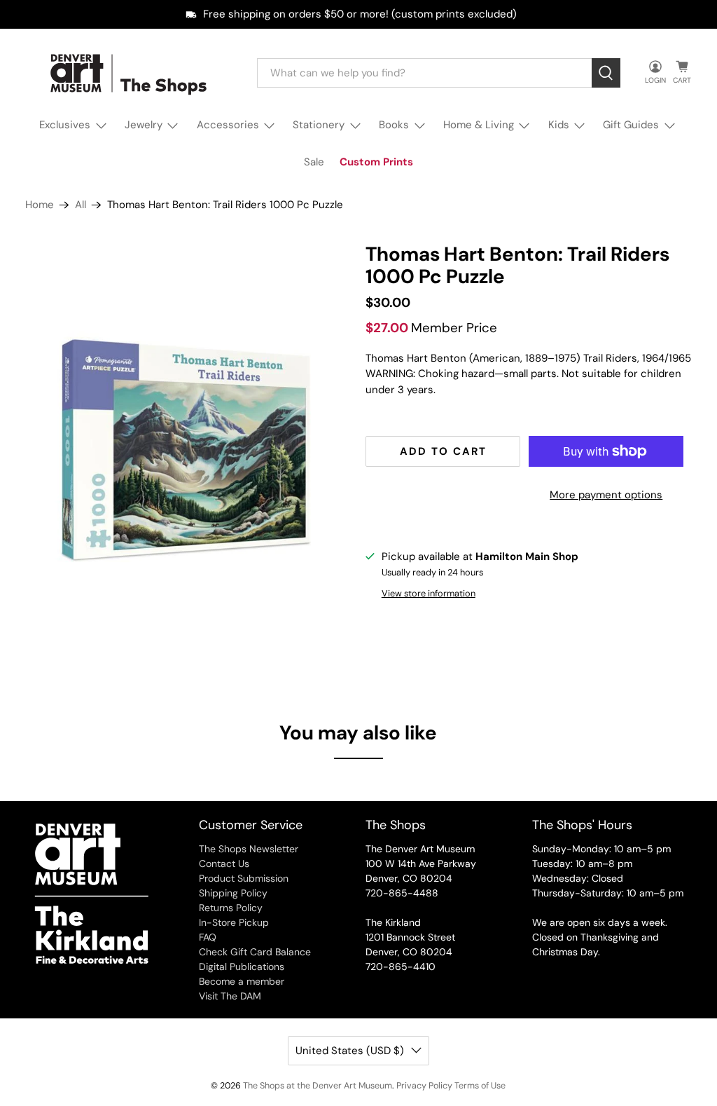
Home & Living (478, 125)
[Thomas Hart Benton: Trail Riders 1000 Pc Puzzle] (188, 447)
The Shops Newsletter (248, 848)
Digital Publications (241, 966)
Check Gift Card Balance (255, 951)
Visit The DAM (230, 996)
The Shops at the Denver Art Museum (317, 1085)
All (80, 205)
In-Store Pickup (234, 922)
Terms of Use (480, 1085)
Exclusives (64, 125)
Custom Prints (376, 162)
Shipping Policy (233, 893)
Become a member (241, 981)
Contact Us (224, 863)
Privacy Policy (424, 1085)
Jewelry (143, 125)
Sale (314, 162)
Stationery (318, 125)
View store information (428, 593)
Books (394, 125)
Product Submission (243, 878)
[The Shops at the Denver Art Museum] (131, 73)
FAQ (207, 937)
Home (39, 205)
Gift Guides (631, 125)
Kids (558, 125)
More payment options (606, 495)
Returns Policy (231, 907)
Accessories (228, 125)
